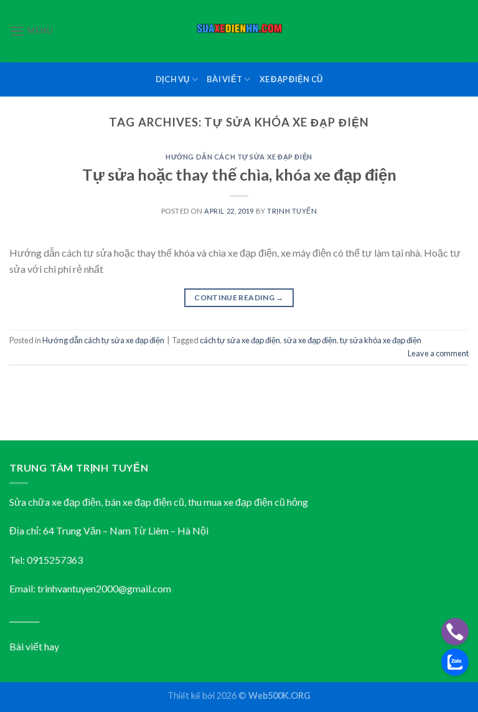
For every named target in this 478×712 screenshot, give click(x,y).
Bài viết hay (34, 646)
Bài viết (224, 79)
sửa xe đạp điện (310, 340)
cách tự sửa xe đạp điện (240, 340)
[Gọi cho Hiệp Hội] (455, 631)
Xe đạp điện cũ (291, 79)
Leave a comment (438, 353)
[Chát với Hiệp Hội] (455, 662)
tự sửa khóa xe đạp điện (380, 340)
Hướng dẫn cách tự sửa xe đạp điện (239, 157)
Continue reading (239, 297)
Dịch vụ (173, 79)
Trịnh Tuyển (292, 211)
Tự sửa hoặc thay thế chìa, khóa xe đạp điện (239, 174)
